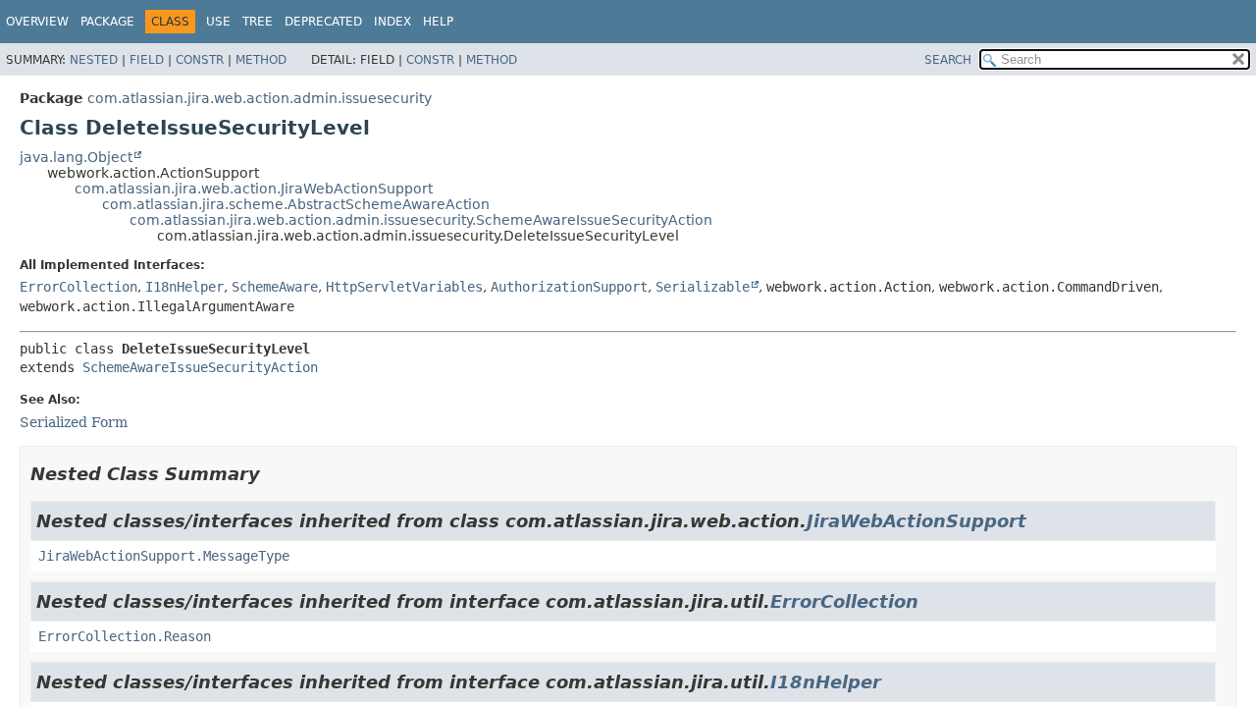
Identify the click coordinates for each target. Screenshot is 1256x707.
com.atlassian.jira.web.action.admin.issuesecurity (259, 98)
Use (218, 21)
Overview (37, 21)
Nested (94, 60)
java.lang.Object (76, 157)
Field (147, 60)
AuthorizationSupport (569, 287)
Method (261, 60)
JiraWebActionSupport (916, 521)
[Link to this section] (274, 473)
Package (107, 21)
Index (392, 21)
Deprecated (323, 21)
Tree (257, 21)
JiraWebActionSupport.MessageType (163, 556)
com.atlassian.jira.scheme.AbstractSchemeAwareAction (296, 204)
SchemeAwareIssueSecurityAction (200, 367)
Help (438, 21)
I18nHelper (184, 287)
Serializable (702, 287)
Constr (200, 60)
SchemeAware (275, 287)
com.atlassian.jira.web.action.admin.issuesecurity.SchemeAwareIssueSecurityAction (421, 220)
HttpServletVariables (404, 287)
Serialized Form (74, 422)
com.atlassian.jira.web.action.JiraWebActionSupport (254, 188)
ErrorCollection (78, 287)
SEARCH (947, 60)
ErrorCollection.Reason (124, 636)
